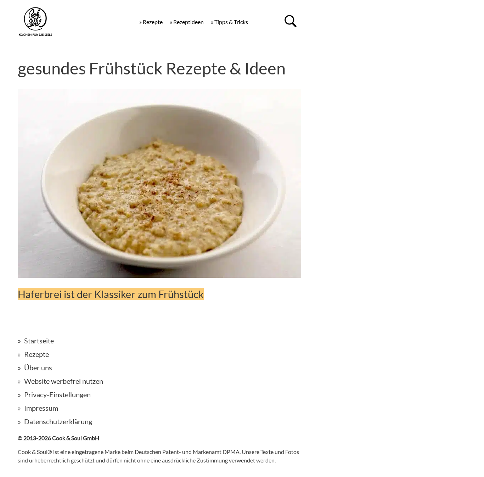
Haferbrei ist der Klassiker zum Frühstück (111, 294)
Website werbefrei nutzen (63, 381)
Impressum (41, 408)
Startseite (39, 340)
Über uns (38, 367)
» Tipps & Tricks (229, 21)
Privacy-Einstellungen (57, 394)
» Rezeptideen (187, 21)
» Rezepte (151, 21)
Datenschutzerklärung (58, 421)
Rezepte (36, 354)
